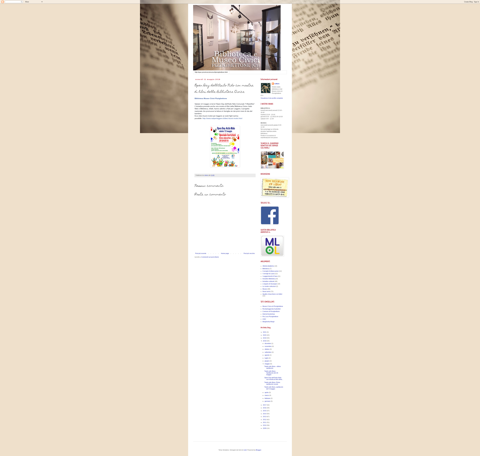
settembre (268, 352)
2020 (265, 335)
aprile (267, 392)
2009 (265, 428)
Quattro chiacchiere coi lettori (272, 294)
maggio (267, 364)
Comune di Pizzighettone (271, 311)
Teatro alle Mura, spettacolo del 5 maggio (273, 388)
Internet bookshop (268, 314)
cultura (276, 84)
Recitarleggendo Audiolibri (271, 309)
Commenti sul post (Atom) (210, 257)
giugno (267, 361)
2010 (265, 425)
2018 (265, 341)
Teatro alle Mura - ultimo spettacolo (272, 367)
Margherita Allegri (268, 322)
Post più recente (200, 253)
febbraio (268, 398)
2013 (265, 416)
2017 (265, 405)
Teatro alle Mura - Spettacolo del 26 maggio (271, 373)
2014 (265, 414)
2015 (265, 411)
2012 (265, 419)
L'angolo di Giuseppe (269, 284)
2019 (265, 338)
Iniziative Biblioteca (269, 279)
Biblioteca (265, 269)
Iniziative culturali (268, 281)
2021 (265, 332)
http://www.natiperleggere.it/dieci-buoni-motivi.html (222, 118)
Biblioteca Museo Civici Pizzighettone (211, 98)
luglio (267, 358)
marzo (267, 395)
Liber (264, 319)
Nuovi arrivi (266, 291)
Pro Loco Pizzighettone (270, 316)
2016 (265, 408)
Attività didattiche (268, 266)
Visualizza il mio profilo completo (272, 98)
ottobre (267, 349)
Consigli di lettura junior (270, 271)
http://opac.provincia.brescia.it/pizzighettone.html (211, 72)
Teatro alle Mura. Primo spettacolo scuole (272, 383)
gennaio (268, 401)
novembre (268, 346)
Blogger (258, 450)
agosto (267, 355)
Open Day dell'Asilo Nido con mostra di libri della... (273, 378)
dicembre (268, 343)
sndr (245, 450)
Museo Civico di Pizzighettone (272, 306)
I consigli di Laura (268, 274)
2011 (265, 422)
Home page (225, 253)
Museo (264, 289)
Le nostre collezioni (269, 286)
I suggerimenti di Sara (269, 276)
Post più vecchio (249, 253)
